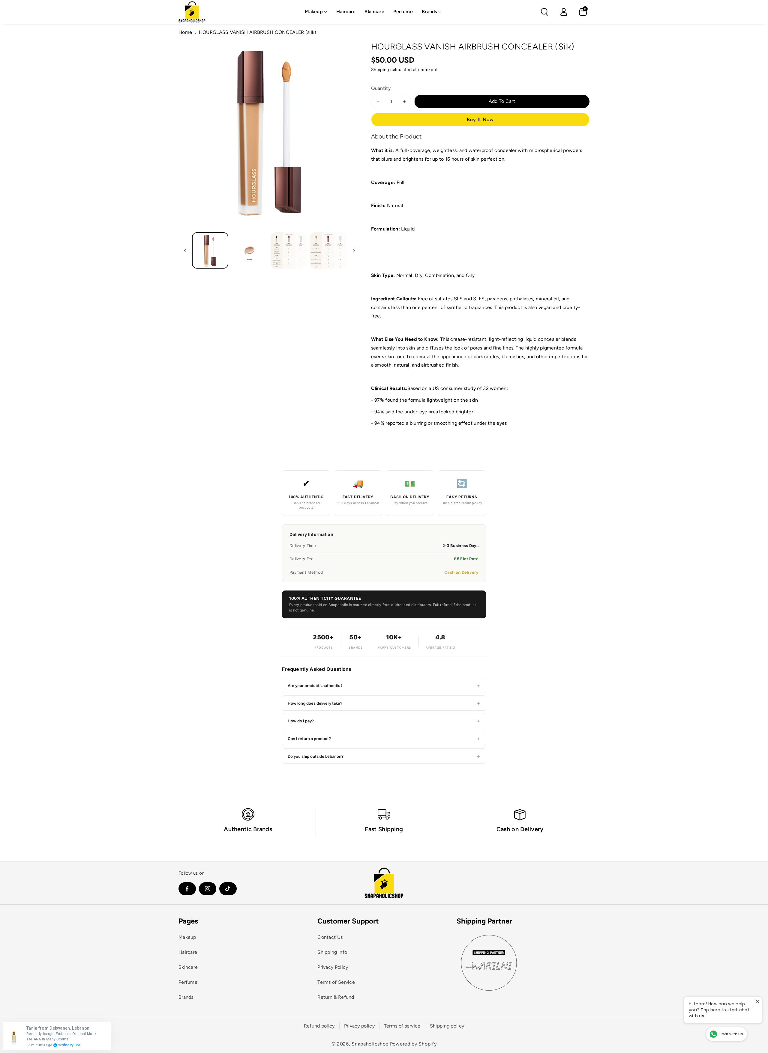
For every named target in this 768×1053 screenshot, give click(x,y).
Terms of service (402, 1026)
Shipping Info (332, 952)
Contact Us (330, 937)
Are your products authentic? (384, 685)
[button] (316, 12)
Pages (188, 921)
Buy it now (480, 119)
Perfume (187, 982)
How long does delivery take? (384, 703)
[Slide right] (354, 250)
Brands (429, 11)
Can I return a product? (384, 738)
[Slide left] (185, 250)
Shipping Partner (484, 921)
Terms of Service (336, 982)
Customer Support (348, 921)
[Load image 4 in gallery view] (328, 250)
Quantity (381, 88)
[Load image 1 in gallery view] (210, 250)
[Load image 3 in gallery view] (289, 250)
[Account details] (563, 12)
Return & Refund (335, 997)
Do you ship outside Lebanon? (384, 756)
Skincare (188, 967)
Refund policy (319, 1026)
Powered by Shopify (413, 1044)
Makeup (314, 11)
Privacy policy (359, 1026)
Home (185, 32)
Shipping (380, 69)
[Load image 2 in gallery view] (249, 250)
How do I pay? (384, 721)
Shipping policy (447, 1026)
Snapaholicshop (370, 1044)
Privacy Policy (332, 967)
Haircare (187, 952)
